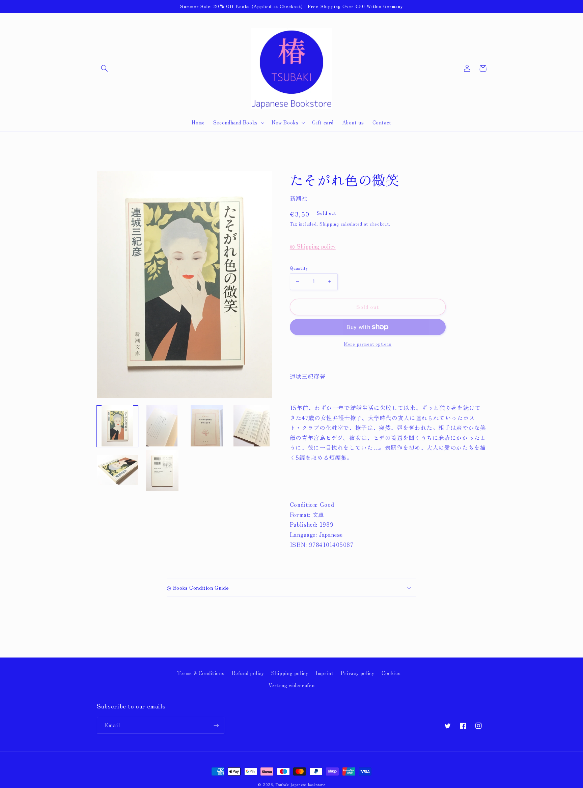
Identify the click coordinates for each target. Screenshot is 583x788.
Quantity (299, 267)
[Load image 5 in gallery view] (117, 470)
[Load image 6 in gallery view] (162, 470)
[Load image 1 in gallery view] (117, 425)
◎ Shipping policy (313, 246)
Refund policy (248, 672)
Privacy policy (357, 672)
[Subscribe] (216, 725)
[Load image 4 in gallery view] (251, 425)
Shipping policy (289, 672)
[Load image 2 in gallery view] (162, 425)
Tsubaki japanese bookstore (300, 784)
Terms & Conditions (200, 672)
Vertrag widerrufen (291, 685)
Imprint (324, 672)
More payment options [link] (368, 344)
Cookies (391, 672)
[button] (104, 68)
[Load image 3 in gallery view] (206, 425)
